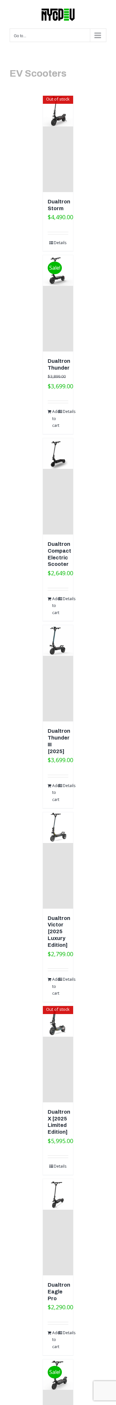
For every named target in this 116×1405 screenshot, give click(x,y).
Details (60, 242)
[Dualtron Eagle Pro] (58, 1227)
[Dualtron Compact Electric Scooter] (58, 486)
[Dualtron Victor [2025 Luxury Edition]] (58, 860)
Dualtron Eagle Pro (59, 1291)
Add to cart (55, 418)
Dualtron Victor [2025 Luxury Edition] (59, 931)
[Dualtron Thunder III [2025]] (58, 673)
